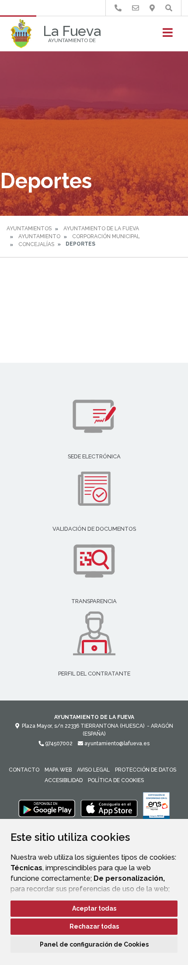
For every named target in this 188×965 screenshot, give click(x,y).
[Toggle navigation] (167, 35)
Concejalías (36, 244)
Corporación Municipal (106, 236)
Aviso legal (93, 770)
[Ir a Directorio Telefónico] (118, 8)
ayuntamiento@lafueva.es (116, 743)
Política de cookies (116, 780)
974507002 (58, 743)
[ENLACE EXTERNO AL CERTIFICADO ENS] (156, 808)
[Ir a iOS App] (109, 808)
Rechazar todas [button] (94, 926)
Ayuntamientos (29, 228)
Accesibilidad (64, 780)
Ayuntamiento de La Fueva (101, 228)
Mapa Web (58, 770)
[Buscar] (168, 8)
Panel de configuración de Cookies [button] (94, 944)
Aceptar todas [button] (94, 908)
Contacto (24, 770)
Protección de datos (145, 770)
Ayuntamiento (39, 236)
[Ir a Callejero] (152, 8)
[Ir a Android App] (46, 808)
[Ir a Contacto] (135, 8)
